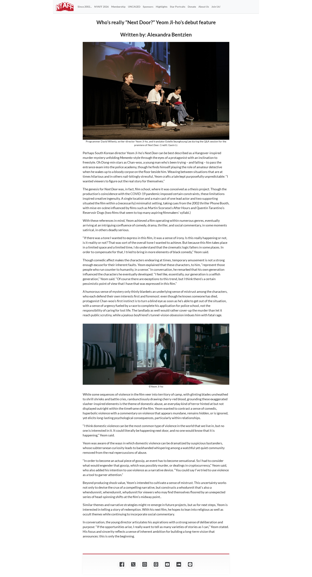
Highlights (161, 6)
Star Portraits (177, 6)
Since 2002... (85, 6)
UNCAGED (134, 6)
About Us (203, 6)
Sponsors (148, 6)
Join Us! (215, 6)
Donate (192, 6)
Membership (118, 6)
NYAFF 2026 (101, 6)
